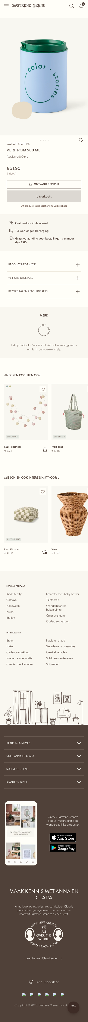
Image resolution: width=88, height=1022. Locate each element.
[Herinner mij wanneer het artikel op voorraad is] (45, 449)
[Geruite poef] (26, 514)
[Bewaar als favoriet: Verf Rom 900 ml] (81, 139)
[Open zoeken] (71, 5)
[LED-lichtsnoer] (26, 412)
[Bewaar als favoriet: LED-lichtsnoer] (43, 389)
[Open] (6, 5)
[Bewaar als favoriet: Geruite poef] (43, 491)
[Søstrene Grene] (28, 5)
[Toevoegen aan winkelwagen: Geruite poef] (45, 552)
